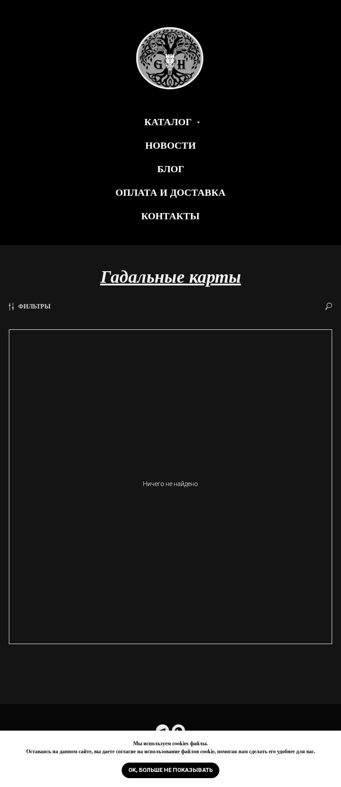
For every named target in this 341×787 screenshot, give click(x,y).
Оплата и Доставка (170, 192)
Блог (170, 168)
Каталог (169, 121)
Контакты (170, 215)
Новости (170, 145)
